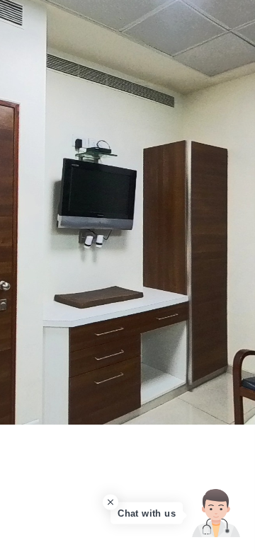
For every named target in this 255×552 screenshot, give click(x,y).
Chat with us (147, 513)
